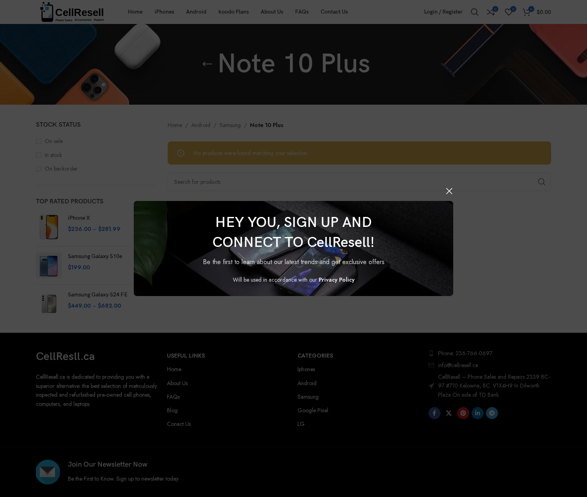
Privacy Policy (337, 280)
